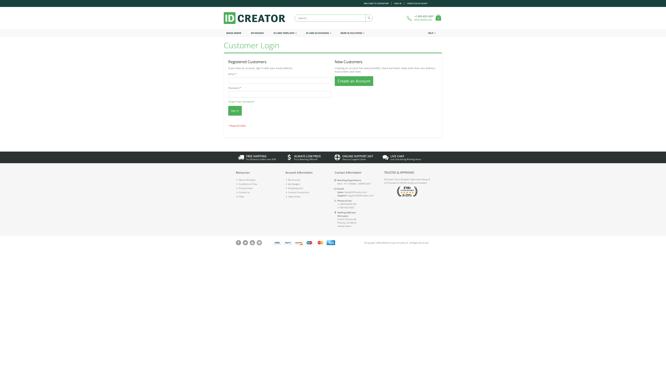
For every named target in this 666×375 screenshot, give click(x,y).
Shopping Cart (295, 188)
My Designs (294, 184)
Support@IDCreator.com (360, 195)
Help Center (294, 196)
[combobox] (334, 18)
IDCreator (389, 179)
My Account (294, 179)
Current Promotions (298, 192)
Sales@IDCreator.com (355, 192)
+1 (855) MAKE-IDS (346, 204)
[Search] (368, 18)
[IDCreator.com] (254, 18)
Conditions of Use (248, 184)
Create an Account (417, 3)
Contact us (244, 192)
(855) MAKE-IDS (423, 19)
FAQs (241, 196)
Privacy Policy (246, 188)
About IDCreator (247, 179)
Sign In (398, 3)
